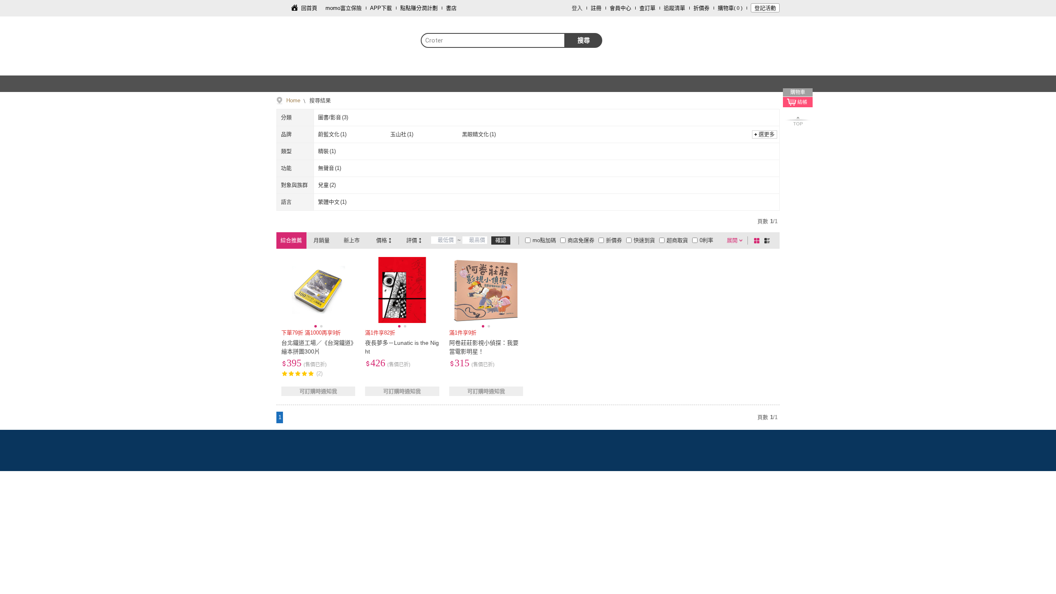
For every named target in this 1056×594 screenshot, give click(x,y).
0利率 (706, 240)
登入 (577, 8)
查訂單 (647, 8)
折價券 (701, 8)
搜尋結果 (319, 100)
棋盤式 (758, 240)
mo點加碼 (544, 240)
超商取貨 (677, 240)
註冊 (596, 8)
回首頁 (309, 8)
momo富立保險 (343, 8)
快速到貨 (644, 240)
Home (293, 100)
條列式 (768, 240)
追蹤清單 (674, 8)
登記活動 (765, 8)
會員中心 (620, 8)
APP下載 (381, 8)
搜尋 (584, 40)
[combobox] (493, 40)
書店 (451, 8)
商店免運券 (581, 240)
